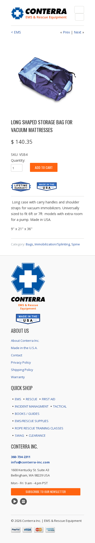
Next (77, 32)
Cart (79, 17)
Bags (29, 244)
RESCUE (31, 399)
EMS (18, 399)
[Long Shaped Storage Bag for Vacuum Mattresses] (47, 76)
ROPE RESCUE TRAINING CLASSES (39, 428)
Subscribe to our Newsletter (46, 492)
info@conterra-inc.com (30, 462)
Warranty (18, 377)
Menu (79, 9)
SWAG (19, 435)
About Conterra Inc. (25, 340)
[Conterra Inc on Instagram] (24, 501)
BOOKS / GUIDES (27, 413)
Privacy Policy (21, 362)
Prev (66, 32)
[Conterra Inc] (39, 13)
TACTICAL (59, 406)
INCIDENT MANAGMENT (31, 406)
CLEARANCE (37, 435)
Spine (75, 244)
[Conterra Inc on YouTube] (15, 501)
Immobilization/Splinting (52, 244)
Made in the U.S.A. (24, 348)
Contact (16, 355)
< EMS (16, 32)
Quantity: (18, 160)
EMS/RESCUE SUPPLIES (31, 421)
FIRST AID (48, 399)
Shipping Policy (22, 370)
